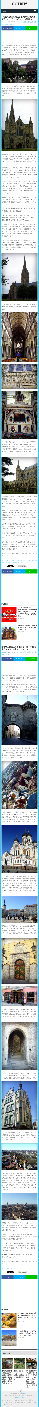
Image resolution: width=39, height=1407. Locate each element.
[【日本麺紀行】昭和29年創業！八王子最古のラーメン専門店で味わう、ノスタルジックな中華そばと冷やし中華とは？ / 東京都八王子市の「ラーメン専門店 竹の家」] (31, 1363)
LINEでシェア (31, 28)
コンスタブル (9, 560)
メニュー (5, 11)
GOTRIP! (19, 4)
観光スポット (11, 24)
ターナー (8, 563)
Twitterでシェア (19, 28)
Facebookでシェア (7, 28)
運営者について (32, 1402)
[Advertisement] (20, 38)
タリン (16, 1268)
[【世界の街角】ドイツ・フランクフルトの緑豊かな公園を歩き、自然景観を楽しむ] (19, 1363)
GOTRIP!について (7, 1400)
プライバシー (8, 1402)
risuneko (4, 22)
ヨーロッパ (20, 22)
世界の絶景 (27, 22)
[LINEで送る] (22, 566)
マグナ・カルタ (17, 563)
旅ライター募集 (20, 1402)
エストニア (8, 1268)
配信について (8, 1405)
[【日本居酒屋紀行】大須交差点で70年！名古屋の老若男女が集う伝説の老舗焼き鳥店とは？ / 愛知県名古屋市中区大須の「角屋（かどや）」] (7, 1363)
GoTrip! (7, 553)
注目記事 (33, 22)
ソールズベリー (20, 560)
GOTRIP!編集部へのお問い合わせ (25, 1400)
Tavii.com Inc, (19, 1398)
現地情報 (4, 24)
